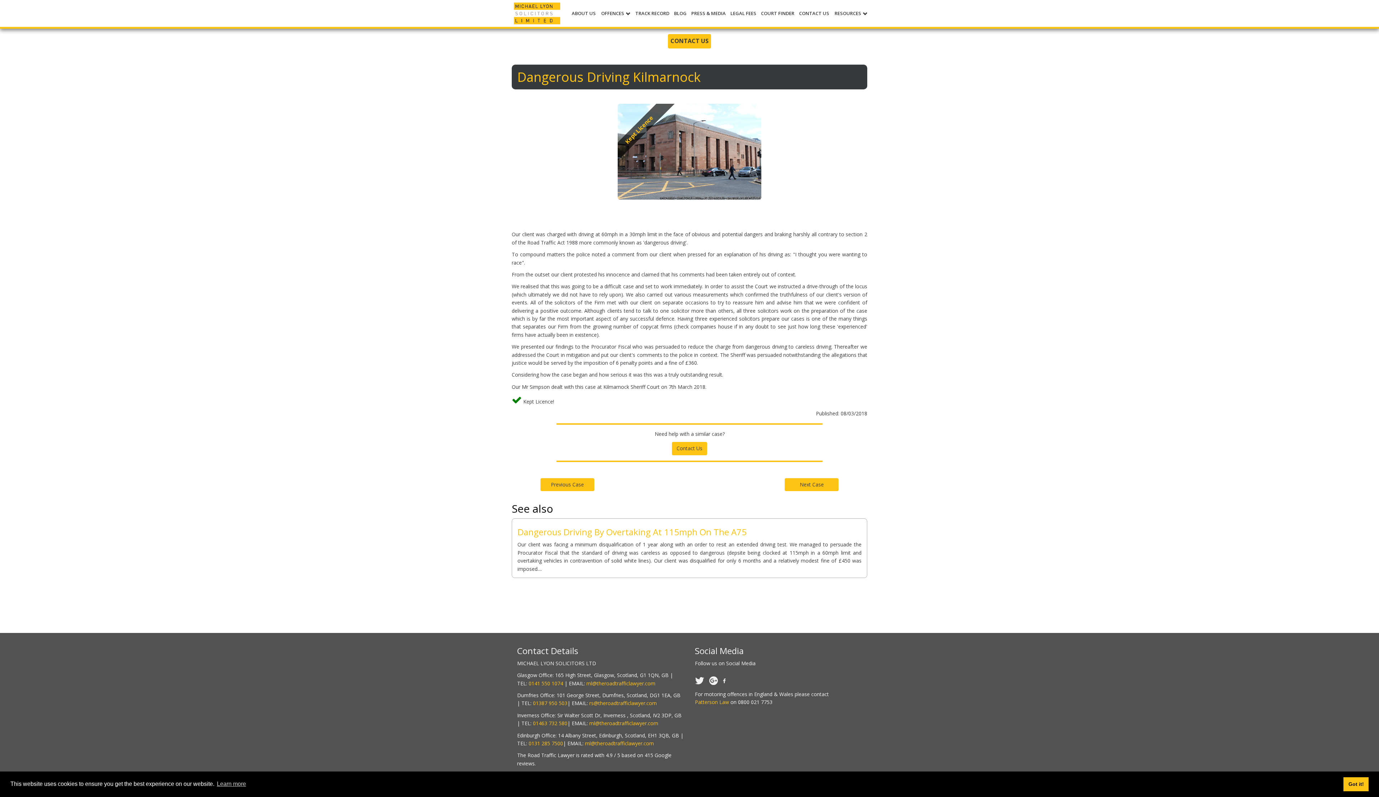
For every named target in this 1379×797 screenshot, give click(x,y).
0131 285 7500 (546, 743)
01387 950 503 (550, 703)
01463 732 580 (550, 723)
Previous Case (567, 484)
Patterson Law (712, 702)
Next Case (812, 484)
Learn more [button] (231, 784)
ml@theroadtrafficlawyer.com (620, 683)
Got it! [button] (1356, 784)
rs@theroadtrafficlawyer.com (623, 703)
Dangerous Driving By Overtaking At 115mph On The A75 (632, 532)
